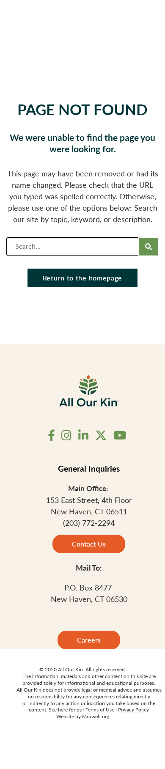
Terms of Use (99, 709)
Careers (89, 640)
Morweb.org (95, 716)
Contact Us (89, 544)
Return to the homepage (82, 278)
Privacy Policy (133, 709)
